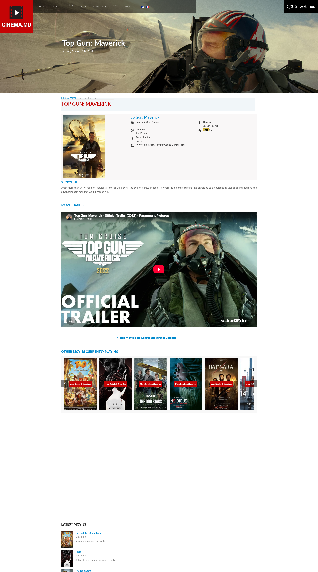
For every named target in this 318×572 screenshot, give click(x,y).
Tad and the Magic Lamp (88, 533)
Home (42, 7)
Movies (55, 7)
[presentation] (64, 383)
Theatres (68, 5)
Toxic (78, 552)
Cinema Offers (100, 7)
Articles (82, 7)
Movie (73, 98)
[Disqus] (159, 457)
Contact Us (129, 7)
